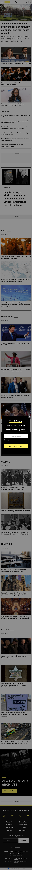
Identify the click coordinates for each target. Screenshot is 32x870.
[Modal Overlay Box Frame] (16, 435)
